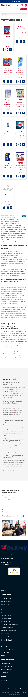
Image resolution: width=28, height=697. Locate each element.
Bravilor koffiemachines (7, 627)
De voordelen (4, 647)
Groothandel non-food (6, 615)
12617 (20, 141)
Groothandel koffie (6, 601)
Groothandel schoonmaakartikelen (9, 624)
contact (19, 313)
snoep (22, 346)
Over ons (3, 644)
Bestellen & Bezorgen (6, 666)
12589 (8, 78)
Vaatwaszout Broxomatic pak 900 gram (20, 73)
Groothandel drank (5, 610)
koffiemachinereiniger (6, 273)
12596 (8, 172)
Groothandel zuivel (6, 621)
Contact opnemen (5, 663)
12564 (8, 141)
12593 (7, 46)
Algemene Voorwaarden (7, 669)
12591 (21, 38)
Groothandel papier (6, 607)
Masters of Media (14, 692)
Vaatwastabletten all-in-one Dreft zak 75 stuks (20, 167)
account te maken (9, 391)
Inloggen (3, 655)
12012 (8, 109)
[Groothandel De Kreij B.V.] (6, 5)
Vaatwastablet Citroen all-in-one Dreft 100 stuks (20, 104)
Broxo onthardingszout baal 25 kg (8, 104)
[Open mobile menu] (26, 5)
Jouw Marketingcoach (15, 694)
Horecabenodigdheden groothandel (10, 636)
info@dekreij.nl (18, 1)
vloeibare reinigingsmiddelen (16, 271)
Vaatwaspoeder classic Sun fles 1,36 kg (8, 167)
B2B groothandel (5, 633)
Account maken (5, 652)
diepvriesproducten (14, 346)
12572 (20, 109)
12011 (20, 78)
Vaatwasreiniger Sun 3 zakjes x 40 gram (7, 136)
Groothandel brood (6, 618)
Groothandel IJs (5, 604)
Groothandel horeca (6, 598)
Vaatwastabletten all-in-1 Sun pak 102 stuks (7, 199)
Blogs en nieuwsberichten (7, 650)
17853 (20, 172)
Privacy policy (4, 672)
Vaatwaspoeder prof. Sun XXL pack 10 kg (7, 41)
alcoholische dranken (20, 341)
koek (2, 348)
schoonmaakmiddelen (6, 253)
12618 (8, 204)
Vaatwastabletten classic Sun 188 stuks (7, 73)
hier (15, 412)
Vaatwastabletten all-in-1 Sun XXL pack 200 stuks (20, 136)
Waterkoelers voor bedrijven (8, 630)
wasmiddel (15, 257)
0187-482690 (10, 1)
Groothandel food (5, 613)
